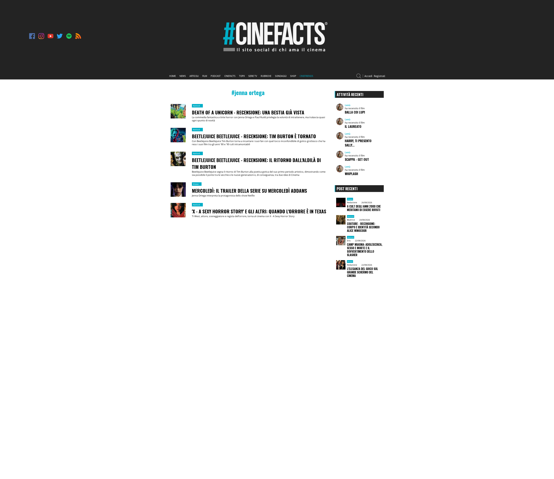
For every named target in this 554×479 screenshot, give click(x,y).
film (204, 76)
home (172, 76)
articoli (194, 76)
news (182, 76)
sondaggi (280, 76)
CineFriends (306, 76)
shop (293, 76)
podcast (216, 76)
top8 (242, 76)
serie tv (252, 76)
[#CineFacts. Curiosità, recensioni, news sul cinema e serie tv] (274, 54)
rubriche (266, 76)
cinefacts (229, 76)
